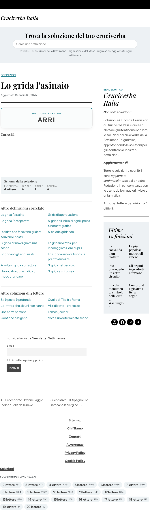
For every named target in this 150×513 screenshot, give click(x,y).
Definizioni (8, 75)
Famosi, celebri (58, 312)
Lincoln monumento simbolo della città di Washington (116, 295)
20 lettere (34, 507)
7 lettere (132, 485)
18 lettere (136, 499)
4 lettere (55, 485)
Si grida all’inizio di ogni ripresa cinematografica (69, 223)
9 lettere (33, 492)
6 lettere (107, 485)
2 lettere (9, 485)
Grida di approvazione (63, 214)
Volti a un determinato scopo (68, 318)
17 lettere (111, 499)
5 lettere (81, 485)
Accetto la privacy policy (27, 360)
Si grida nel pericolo (61, 265)
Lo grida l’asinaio (35, 85)
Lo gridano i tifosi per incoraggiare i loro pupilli (65, 245)
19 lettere (9, 507)
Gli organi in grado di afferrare (136, 269)
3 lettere (31, 485)
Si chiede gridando (61, 232)
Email (10, 345)
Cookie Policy (75, 461)
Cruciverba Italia (20, 18)
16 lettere (86, 499)
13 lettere (9, 499)
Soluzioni (7, 469)
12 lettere (111, 492)
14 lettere (35, 499)
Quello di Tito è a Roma (64, 299)
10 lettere (60, 492)
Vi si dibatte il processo (64, 306)
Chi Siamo (75, 428)
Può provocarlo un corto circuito (116, 271)
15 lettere (60, 499)
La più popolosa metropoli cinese (136, 251)
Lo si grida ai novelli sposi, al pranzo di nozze (67, 256)
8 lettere (9, 492)
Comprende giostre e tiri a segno (136, 290)
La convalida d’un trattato (115, 251)
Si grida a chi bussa (61, 271)
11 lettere (85, 492)
